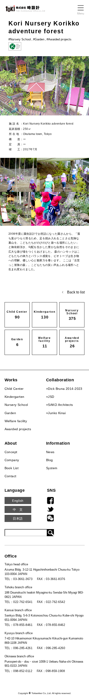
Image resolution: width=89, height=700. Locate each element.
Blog (49, 460)
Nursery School (16, 405)
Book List (12, 468)
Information (58, 443)
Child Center (14, 388)
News (50, 452)
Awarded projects (18, 429)
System (52, 468)
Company (12, 460)
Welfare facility (16, 421)
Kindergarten (14, 397)
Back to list (76, 292)
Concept (11, 452)
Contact (10, 476)
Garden (10, 413)
